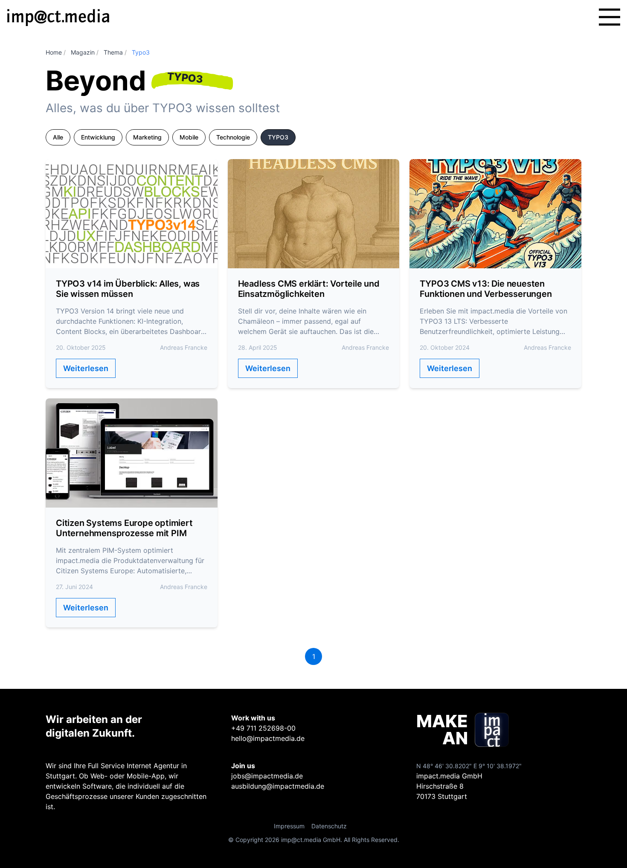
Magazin (83, 52)
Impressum (289, 826)
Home (54, 52)
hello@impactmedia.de (268, 738)
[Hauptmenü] (609, 17)
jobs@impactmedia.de (267, 776)
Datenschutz (329, 826)
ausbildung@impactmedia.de (277, 786)
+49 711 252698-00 (263, 728)
